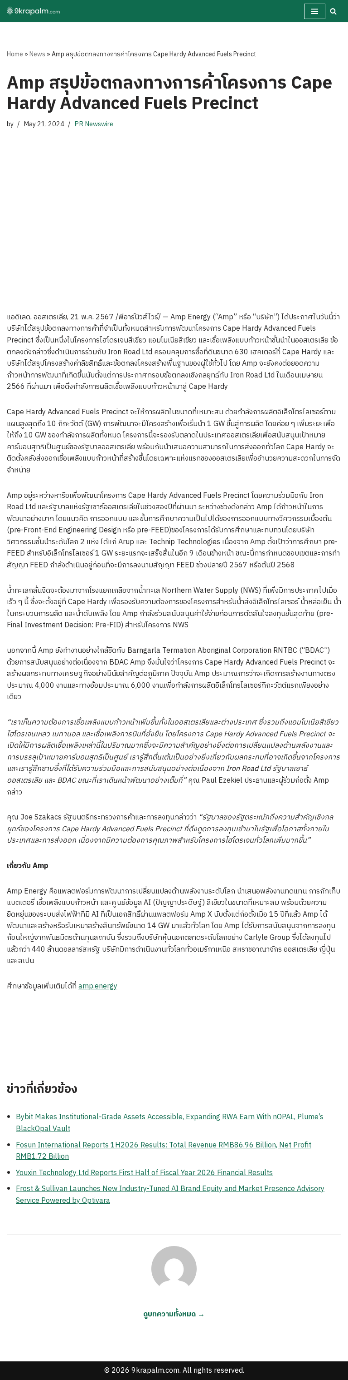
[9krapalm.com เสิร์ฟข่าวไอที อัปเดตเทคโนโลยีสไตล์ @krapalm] (34, 11)
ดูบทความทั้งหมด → (174, 1314)
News (37, 54)
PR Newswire (93, 124)
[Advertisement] (174, 220)
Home (15, 54)
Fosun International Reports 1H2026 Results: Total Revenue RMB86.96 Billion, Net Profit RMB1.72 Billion (163, 1151)
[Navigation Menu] (314, 11)
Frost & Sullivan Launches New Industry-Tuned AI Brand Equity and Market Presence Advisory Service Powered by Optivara (170, 1195)
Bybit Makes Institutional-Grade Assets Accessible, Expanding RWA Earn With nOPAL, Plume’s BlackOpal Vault (170, 1123)
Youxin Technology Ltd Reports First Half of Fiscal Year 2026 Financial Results (144, 1173)
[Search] (333, 11)
